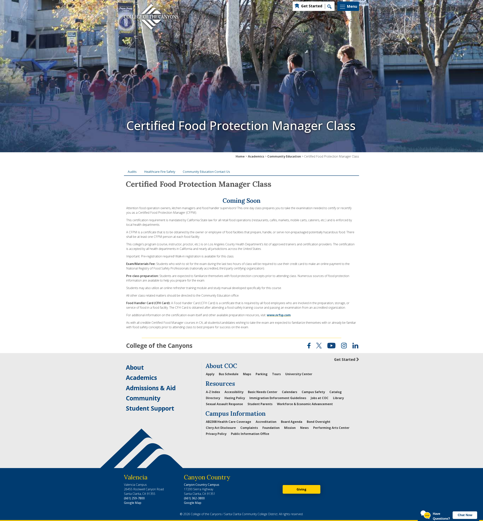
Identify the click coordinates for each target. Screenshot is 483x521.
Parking (262, 374)
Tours (276, 374)
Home (240, 156)
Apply (210, 374)
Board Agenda (291, 422)
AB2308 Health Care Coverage (228, 422)
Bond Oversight (318, 422)
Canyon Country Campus (201, 485)
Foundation (271, 428)
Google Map (132, 503)
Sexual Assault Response (224, 404)
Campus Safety (313, 392)
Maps (247, 374)
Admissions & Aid (151, 388)
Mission (290, 428)
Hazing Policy (235, 398)
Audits (132, 172)
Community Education (284, 156)
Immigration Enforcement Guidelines (277, 398)
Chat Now (465, 515)
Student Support (150, 408)
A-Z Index (213, 392)
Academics (256, 156)
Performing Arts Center (331, 428)
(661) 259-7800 (134, 498)
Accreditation (266, 422)
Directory (213, 398)
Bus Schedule (228, 374)
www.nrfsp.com (279, 315)
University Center (298, 374)
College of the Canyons (159, 345)
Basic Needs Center (262, 392)
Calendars (289, 392)
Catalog (335, 392)
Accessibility (234, 392)
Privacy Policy (216, 434)
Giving (301, 489)
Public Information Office (250, 434)
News (304, 428)
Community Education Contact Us (206, 172)
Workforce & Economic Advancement (305, 404)
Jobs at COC (319, 398)
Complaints (249, 428)
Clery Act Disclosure (221, 428)
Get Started (311, 5)
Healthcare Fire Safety (159, 172)
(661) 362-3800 (194, 498)
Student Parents (260, 404)
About (135, 367)
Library (338, 398)
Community (143, 398)
